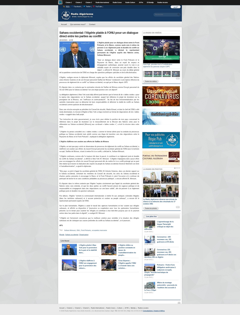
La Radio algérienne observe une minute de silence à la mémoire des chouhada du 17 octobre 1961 (160, 201)
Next (179, 78)
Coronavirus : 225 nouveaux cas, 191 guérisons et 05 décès (165, 239)
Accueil (61, 2)
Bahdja (133, 308)
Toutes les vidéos (151, 81)
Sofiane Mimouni (70, 230)
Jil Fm (141, 2)
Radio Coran (117, 2)
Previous (177, 78)
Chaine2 (78, 308)
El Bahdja (150, 2)
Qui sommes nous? (78, 24)
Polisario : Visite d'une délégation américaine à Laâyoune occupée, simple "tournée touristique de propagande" (160, 270)
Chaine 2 (79, 2)
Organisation (83, 235)
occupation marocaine (99, 230)
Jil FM (126, 308)
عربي (176, 7)
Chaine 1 (69, 2)
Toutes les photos (151, 208)
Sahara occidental (71, 235)
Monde (61, 235)
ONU (78, 230)
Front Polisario (86, 230)
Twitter (88, 6)
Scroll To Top (179, 303)
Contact (92, 24)
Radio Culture (130, 2)
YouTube (99, 6)
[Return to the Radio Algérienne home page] (77, 11)
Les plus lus (151, 216)
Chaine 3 (89, 2)
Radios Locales (143, 308)
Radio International (102, 2)
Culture (119, 308)
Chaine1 (69, 308)
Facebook (77, 6)
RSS (67, 6)
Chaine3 (86, 308)
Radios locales (162, 2)
